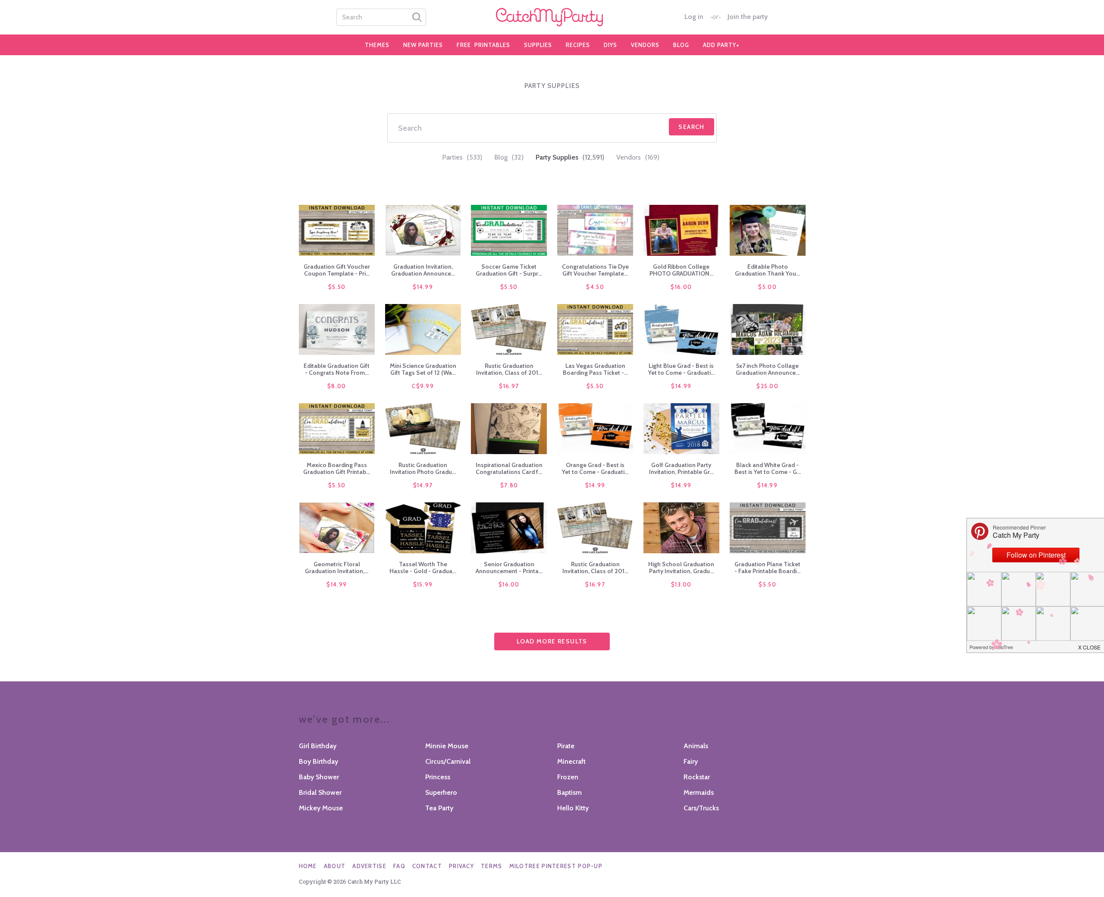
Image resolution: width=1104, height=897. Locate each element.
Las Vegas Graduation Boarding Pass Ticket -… (595, 369)
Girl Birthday (317, 746)
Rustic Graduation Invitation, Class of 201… (509, 369)
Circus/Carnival (447, 761)
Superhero (441, 792)
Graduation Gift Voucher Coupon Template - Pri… (337, 270)
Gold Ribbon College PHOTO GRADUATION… (681, 270)
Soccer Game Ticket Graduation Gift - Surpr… (509, 270)
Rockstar (697, 777)
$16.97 (509, 386)
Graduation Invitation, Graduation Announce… (423, 270)
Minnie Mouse (446, 746)
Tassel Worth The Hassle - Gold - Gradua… (422, 567)
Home (308, 865)
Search (691, 127)
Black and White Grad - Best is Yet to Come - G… (767, 468)
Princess (437, 777)
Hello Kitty (573, 808)
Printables (483, 44)
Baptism (569, 792)
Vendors (645, 44)
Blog (681, 44)
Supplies (538, 44)
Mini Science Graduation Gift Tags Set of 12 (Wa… (423, 369)
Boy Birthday (318, 761)
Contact (427, 865)
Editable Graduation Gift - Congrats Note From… (337, 369)
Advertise (369, 865)
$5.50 (337, 286)
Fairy (691, 761)
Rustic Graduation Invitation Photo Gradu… (423, 468)
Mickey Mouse (321, 808)
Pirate (565, 746)
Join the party (748, 16)
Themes (377, 44)
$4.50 (595, 286)
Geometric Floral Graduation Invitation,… (336, 567)
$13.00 (681, 584)
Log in (693, 16)
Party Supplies (570, 157)
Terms (491, 865)
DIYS (610, 44)
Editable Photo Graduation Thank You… (767, 270)
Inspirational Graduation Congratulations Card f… (509, 468)
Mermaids (699, 792)
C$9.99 (423, 386)
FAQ (399, 865)
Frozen (567, 777)
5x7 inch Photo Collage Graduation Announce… (768, 369)
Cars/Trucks (701, 808)
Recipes (578, 44)
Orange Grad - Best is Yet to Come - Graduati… (595, 468)
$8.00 (336, 386)
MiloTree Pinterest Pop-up (556, 865)
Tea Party (439, 808)
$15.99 (423, 584)
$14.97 (423, 485)
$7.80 (509, 485)
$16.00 (681, 286)
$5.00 (767, 286)
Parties (462, 157)
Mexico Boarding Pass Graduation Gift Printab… (336, 468)
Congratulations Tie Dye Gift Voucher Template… (595, 270)
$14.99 (423, 286)
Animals (696, 746)
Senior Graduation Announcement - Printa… (509, 567)
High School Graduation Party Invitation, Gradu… (681, 567)
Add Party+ (721, 44)
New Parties (423, 44)
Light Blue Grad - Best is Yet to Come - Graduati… (681, 369)
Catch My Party (552, 17)
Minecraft (571, 761)
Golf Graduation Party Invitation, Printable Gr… (681, 468)
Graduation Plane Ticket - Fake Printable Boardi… (767, 567)
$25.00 (767, 386)
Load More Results (552, 641)
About (335, 865)
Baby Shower (319, 777)
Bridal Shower (320, 792)
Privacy (461, 865)
